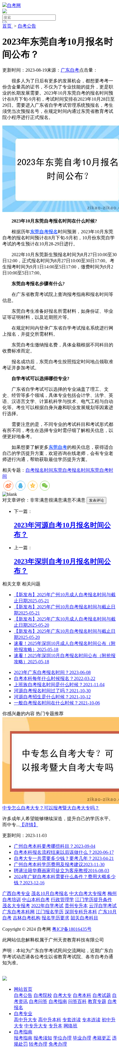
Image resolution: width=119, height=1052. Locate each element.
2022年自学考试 (47, 905)
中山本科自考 (36, 899)
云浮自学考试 (103, 905)
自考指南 (23, 1031)
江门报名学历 (50, 911)
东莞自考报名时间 (71, 470)
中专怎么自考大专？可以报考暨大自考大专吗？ (50, 807)
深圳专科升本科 (81, 911)
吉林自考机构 (26, 917)
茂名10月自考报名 (49, 893)
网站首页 (23, 989)
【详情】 (29, 824)
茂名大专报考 (16, 905)
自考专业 (23, 1013)
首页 (7, 26)
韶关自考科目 (84, 917)
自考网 (14, 5)
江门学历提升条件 (93, 899)
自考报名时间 (39, 470)
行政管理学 (62, 899)
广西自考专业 (16, 893)
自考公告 (27, 26)
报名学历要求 (55, 917)
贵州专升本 (76, 905)
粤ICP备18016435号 (72, 929)
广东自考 (70, 70)
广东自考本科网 (18, 911)
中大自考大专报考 (87, 893)
